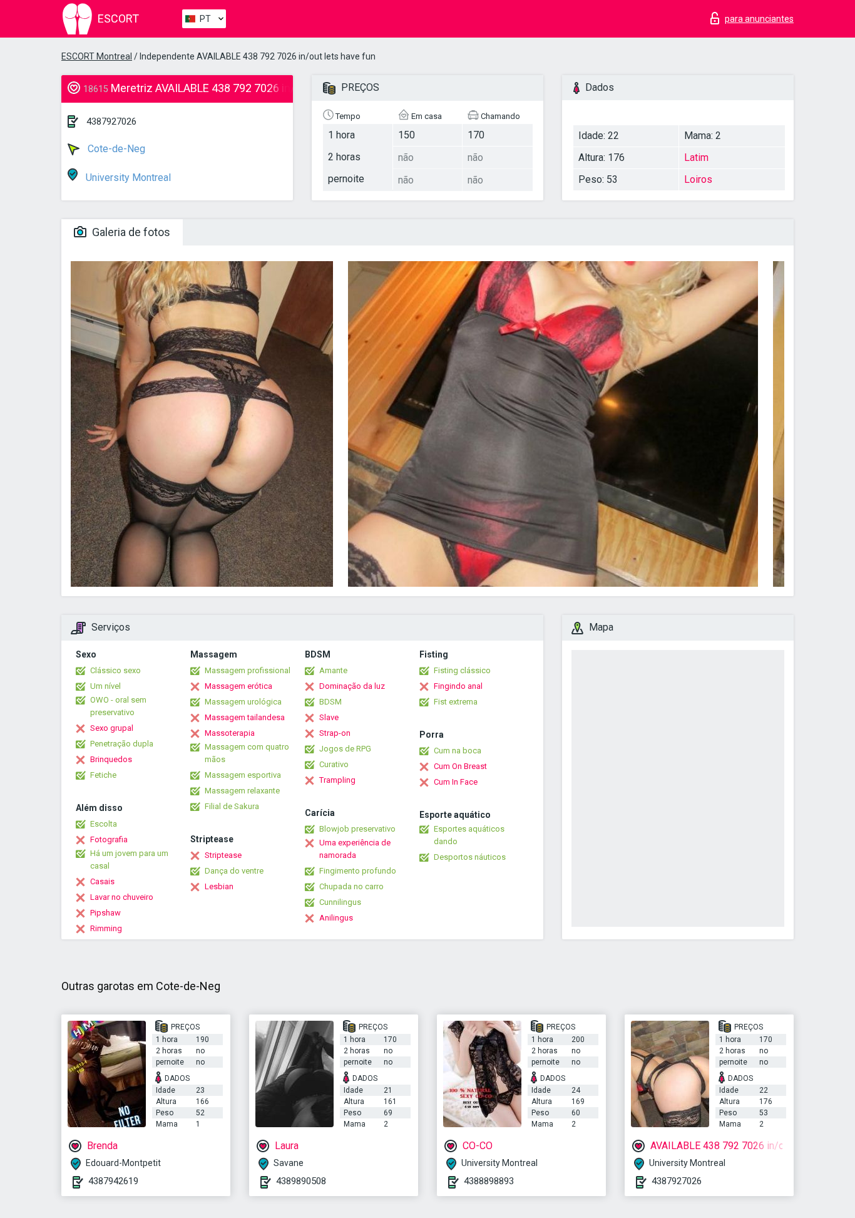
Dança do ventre (234, 870)
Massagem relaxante (242, 790)
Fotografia (109, 839)
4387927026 (111, 121)
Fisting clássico (462, 670)
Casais (102, 881)
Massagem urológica (243, 701)
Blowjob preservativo (357, 829)
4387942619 (113, 1181)
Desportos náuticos (470, 857)
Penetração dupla (121, 743)
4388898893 (489, 1181)
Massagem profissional (247, 670)
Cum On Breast (460, 766)
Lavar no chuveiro (121, 897)
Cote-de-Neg (115, 149)
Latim (696, 157)
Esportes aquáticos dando (469, 835)
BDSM (330, 701)
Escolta (103, 823)
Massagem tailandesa (245, 717)
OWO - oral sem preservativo (118, 706)
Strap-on (335, 733)
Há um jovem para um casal (129, 859)
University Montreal (127, 177)
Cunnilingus (340, 902)
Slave (329, 717)
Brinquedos (111, 759)
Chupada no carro (351, 886)
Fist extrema (456, 701)
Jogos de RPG (345, 748)
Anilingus (336, 917)
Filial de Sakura (232, 806)
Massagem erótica (238, 686)
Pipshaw (105, 912)
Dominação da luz (352, 686)
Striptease (223, 855)
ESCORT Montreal (96, 56)
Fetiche (103, 775)
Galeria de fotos (130, 232)
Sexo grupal (111, 728)
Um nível (105, 686)
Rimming (106, 928)
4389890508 (301, 1181)
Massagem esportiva (243, 775)
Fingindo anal (458, 686)
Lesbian (219, 886)
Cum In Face (456, 782)
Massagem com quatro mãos (247, 753)
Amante (333, 670)
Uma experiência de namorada (355, 849)
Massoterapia (230, 733)
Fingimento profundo (357, 870)
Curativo (334, 764)
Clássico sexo (115, 670)
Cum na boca (457, 750)
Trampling (337, 780)
